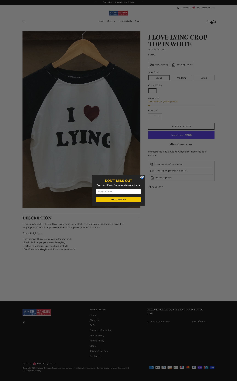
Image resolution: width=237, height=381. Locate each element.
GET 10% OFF (118, 199)
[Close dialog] (142, 177)
